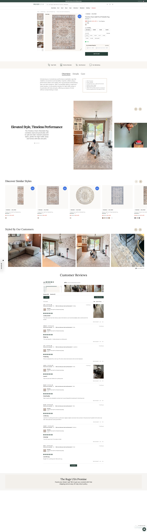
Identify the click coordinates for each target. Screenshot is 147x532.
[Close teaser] (3, 260)
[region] (84, 288)
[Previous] (135, 229)
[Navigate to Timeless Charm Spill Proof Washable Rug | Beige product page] (20, 195)
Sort (94, 301)
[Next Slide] (103, 288)
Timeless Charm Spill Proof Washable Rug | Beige (55, 310)
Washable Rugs (43, 11)
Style (70, 7)
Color (62, 7)
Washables (82, 7)
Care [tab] (83, 74)
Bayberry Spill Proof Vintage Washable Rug (110, 212)
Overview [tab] (66, 74)
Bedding (88, 7)
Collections (75, 7)
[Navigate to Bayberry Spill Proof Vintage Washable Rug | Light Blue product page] (117, 195)
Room (66, 7)
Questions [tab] (52, 294)
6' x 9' (104, 35)
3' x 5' (91, 35)
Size (58, 7)
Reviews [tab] (46, 294)
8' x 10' (87, 38)
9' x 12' (92, 38)
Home (38, 11)
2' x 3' (87, 35)
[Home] (39, 4)
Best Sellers (53, 7)
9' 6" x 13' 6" (97, 38)
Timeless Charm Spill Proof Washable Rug (63, 11)
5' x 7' (100, 35)
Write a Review (100, 297)
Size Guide (108, 33)
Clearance (94, 7)
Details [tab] (76, 74)
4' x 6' (95, 35)
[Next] (140, 229)
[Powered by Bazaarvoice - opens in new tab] (140, 268)
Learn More (107, 45)
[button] (88, 18)
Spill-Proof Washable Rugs (51, 11)
